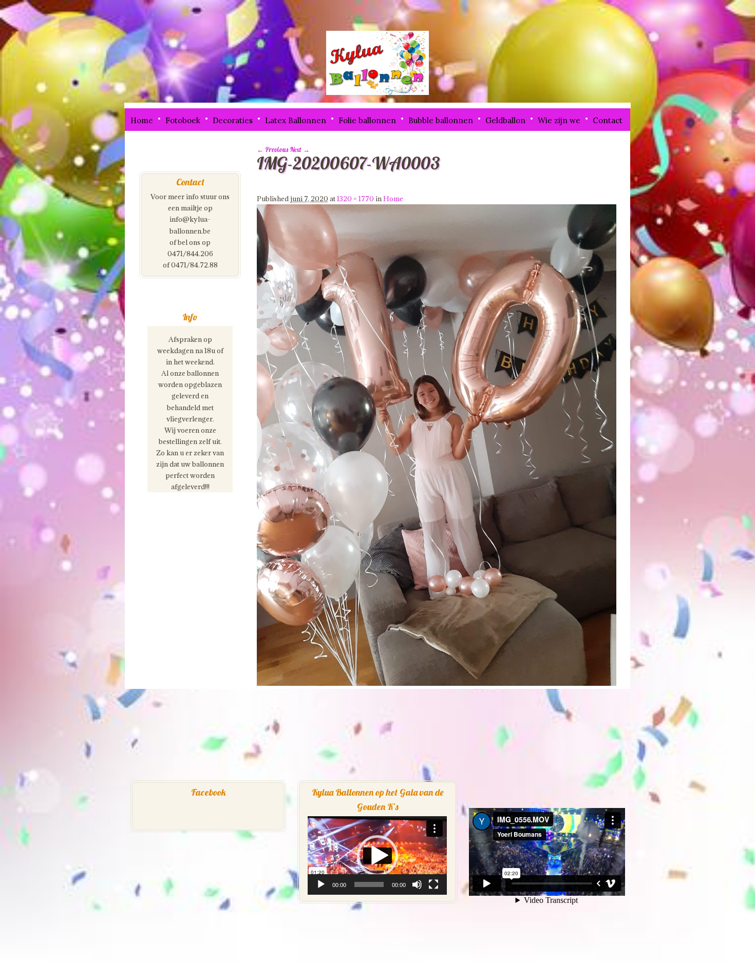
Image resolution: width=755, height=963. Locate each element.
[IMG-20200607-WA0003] (436, 683)
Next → (300, 149)
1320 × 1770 (355, 198)
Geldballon (505, 120)
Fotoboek (182, 120)
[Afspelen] (321, 884)
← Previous (272, 149)
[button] (377, 855)
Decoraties (233, 120)
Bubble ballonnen (440, 120)
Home (141, 120)
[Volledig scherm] (433, 884)
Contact (607, 120)
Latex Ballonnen (295, 120)
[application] (377, 855)
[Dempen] (417, 884)
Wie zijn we (559, 120)
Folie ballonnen (367, 120)
